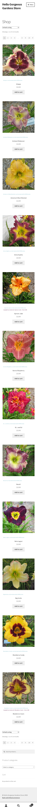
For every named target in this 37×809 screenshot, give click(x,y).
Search (18, 805)
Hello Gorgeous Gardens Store (12, 6)
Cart (28, 804)
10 (29, 38)
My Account (6, 805)
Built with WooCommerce (11, 798)
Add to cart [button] (18, 92)
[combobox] (18, 767)
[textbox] (18, 767)
